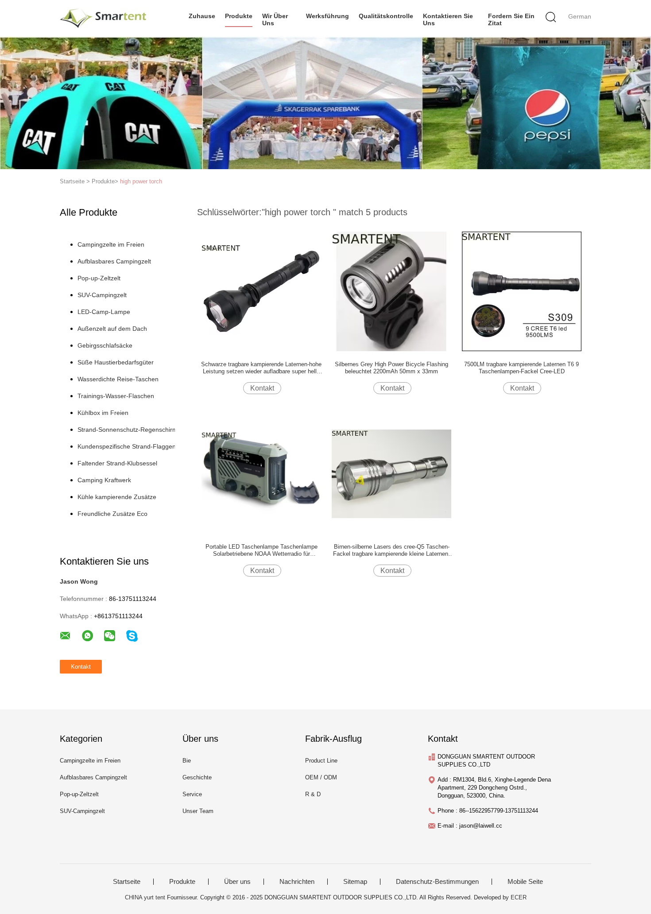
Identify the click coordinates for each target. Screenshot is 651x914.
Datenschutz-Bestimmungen (437, 882)
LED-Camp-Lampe (104, 311)
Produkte (238, 15)
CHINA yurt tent (145, 897)
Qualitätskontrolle (386, 15)
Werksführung (327, 15)
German (579, 16)
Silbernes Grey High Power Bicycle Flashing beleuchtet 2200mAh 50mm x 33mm (391, 368)
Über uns (237, 882)
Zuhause (202, 15)
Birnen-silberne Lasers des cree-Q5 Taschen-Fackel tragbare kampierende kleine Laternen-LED (391, 550)
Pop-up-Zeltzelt (99, 278)
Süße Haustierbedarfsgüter (116, 362)
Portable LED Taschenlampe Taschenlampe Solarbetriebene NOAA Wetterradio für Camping (261, 550)
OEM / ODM (321, 777)
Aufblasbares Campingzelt (114, 261)
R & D (313, 794)
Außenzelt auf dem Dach (112, 328)
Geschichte (197, 777)
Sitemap (355, 882)
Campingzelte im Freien (111, 244)
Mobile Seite (525, 882)
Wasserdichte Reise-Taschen (118, 379)
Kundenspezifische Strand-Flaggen (127, 446)
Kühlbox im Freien (103, 412)
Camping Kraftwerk (104, 480)
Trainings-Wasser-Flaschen (116, 395)
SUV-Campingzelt (102, 294)
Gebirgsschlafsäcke (105, 345)
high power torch (141, 181)
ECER (519, 897)
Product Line (321, 760)
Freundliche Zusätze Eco (112, 513)
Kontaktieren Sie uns (448, 19)
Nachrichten (296, 882)
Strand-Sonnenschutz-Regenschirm (128, 429)
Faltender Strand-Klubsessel (117, 463)
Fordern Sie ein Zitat (511, 19)
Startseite (126, 882)
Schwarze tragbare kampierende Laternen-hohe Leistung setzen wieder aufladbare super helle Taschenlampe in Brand (261, 368)
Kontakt (262, 388)
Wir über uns (275, 19)
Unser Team (197, 811)
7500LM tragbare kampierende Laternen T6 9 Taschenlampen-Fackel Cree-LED (521, 368)
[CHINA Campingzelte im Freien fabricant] (103, 18)
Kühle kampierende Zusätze (117, 496)
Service (192, 794)
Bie (186, 760)
